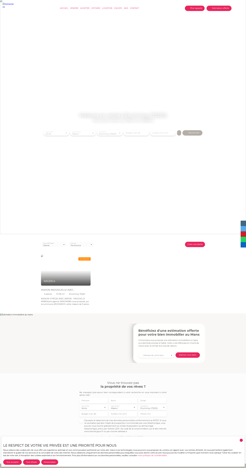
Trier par (73, 243)
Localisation (103, 132)
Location (107, 8)
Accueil (64, 8)
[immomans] (8, 8)
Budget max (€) (133, 133)
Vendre (74, 8)
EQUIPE (118, 8)
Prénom (85, 400)
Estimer (95, 8)
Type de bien (76, 132)
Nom (113, 400)
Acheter (85, 8)
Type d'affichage (48, 243)
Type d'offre (49, 132)
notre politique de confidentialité (152, 455)
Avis (126, 8)
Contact (134, 8)
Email (143, 400)
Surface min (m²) (160, 133)
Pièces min (145, 414)
